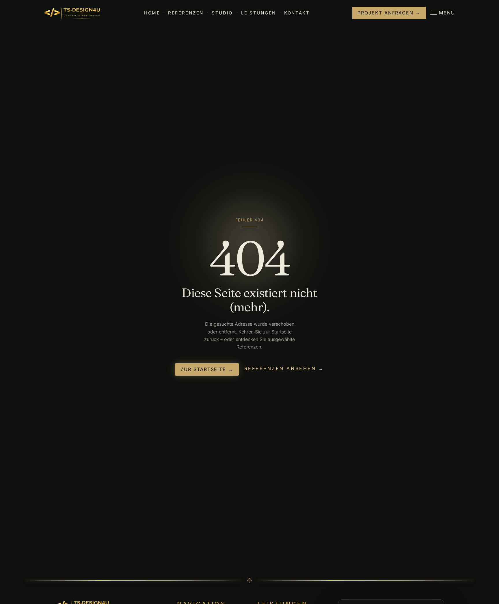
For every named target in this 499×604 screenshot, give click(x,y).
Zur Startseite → (206, 369)
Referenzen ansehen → (284, 369)
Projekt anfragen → (389, 13)
